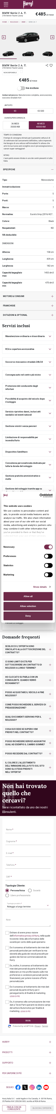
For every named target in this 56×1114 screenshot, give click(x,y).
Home (4, 22)
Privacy (38, 1026)
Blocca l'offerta (42, 1108)
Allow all (28, 596)
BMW (23, 22)
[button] (8, 54)
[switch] (48, 556)
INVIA (28, 1020)
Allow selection (28, 606)
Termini (45, 1026)
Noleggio (14, 22)
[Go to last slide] (3, 37)
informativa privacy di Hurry (26, 936)
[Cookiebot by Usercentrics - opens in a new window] (40, 496)
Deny (28, 616)
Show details (40, 587)
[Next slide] (52, 37)
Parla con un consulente (14, 1108)
